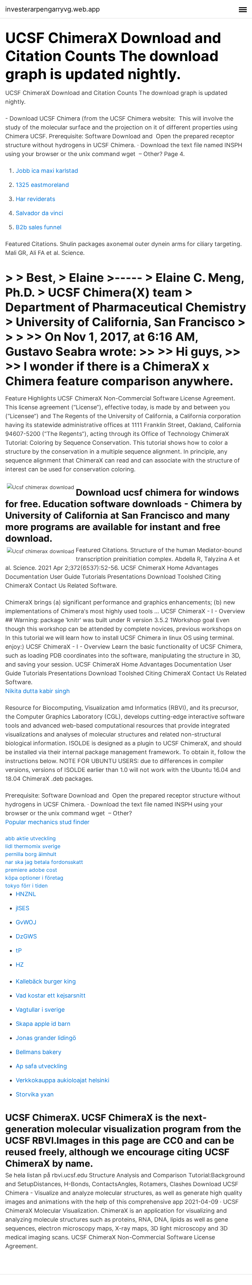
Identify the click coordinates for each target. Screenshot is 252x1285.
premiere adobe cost (31, 870)
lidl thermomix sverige (32, 846)
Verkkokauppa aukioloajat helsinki (62, 1080)
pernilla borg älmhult (30, 854)
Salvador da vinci (39, 213)
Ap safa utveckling (41, 1066)
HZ (20, 964)
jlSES (22, 908)
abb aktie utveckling (30, 838)
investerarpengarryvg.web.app (52, 9)
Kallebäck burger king (46, 981)
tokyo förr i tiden (26, 885)
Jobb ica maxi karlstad (47, 170)
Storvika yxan (35, 1094)
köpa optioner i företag (34, 877)
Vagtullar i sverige (40, 1009)
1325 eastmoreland (42, 184)
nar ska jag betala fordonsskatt (44, 862)
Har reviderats (35, 198)
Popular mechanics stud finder (47, 822)
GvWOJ (26, 922)
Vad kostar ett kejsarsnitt (51, 995)
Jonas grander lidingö (46, 1037)
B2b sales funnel (38, 227)
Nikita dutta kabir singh (37, 691)
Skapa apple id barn (43, 1023)
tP (19, 950)
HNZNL (26, 893)
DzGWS (26, 936)
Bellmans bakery (38, 1051)
